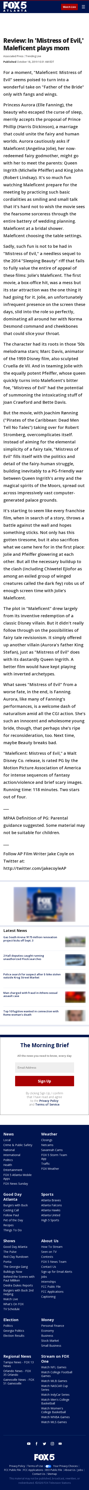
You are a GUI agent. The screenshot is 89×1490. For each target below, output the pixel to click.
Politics (8, 1160)
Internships (48, 1282)
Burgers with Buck (15, 1205)
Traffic (45, 1164)
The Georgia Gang (15, 1267)
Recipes (8, 1225)
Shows (9, 1240)
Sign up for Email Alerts (56, 1272)
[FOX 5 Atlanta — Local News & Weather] (15, 7)
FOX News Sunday (15, 1184)
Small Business (51, 1346)
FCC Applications (52, 1292)
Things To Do (12, 1230)
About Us (49, 1240)
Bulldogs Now (12, 1272)
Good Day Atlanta (12, 1197)
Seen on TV (49, 1252)
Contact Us (48, 1267)
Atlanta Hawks (50, 1210)
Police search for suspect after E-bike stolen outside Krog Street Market (32, 975)
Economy (47, 1331)
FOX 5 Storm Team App (54, 1157)
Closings (46, 1140)
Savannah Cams (52, 1150)
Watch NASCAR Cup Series (54, 1388)
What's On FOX (13, 1304)
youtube (28, 1443)
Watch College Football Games (56, 1374)
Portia (7, 1262)
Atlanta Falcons (51, 1205)
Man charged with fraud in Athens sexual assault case (30, 994)
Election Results (13, 1336)
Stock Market (50, 1341)
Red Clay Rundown (15, 1257)
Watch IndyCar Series (55, 1395)
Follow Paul (11, 1215)
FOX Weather (50, 1169)
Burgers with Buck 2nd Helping (18, 1292)
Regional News (17, 1356)
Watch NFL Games (53, 1367)
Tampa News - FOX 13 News (18, 1364)
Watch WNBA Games (55, 1417)
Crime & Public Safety (17, 1145)
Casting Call (11, 1210)
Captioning (48, 1297)
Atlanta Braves (51, 1200)
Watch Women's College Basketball (53, 1410)
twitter (44, 1443)
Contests (47, 1257)
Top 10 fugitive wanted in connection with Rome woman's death (31, 1012)
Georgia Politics (13, 1331)
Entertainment (12, 1170)
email (60, 1443)
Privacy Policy (49, 1101)
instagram (52, 1443)
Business (47, 1336)
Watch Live (69, 7)
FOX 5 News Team (53, 1262)
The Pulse (10, 1252)
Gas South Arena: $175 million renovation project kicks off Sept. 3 (30, 938)
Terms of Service (47, 1104)
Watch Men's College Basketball (55, 1401)
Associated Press (13, 56)
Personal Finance (52, 1326)
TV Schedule (11, 1309)
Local (7, 1140)
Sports (47, 1194)
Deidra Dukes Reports (18, 1285)
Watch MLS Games (54, 1422)
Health (7, 1165)
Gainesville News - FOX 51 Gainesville (18, 1381)
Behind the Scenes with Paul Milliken (19, 1278)
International (11, 1155)
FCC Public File (51, 1287)
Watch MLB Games (54, 1381)
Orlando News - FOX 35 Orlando (17, 1373)
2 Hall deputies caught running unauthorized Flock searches (23, 957)
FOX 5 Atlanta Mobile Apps (17, 1177)
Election (10, 1319)
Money (47, 1319)
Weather (49, 1134)
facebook (36, 1443)
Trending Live (33, 56)
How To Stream (52, 1247)
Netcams (47, 1145)
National (9, 1150)
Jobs (44, 1277)
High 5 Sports (50, 1220)
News (8, 1134)
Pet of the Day (13, 1220)
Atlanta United (50, 1215)
